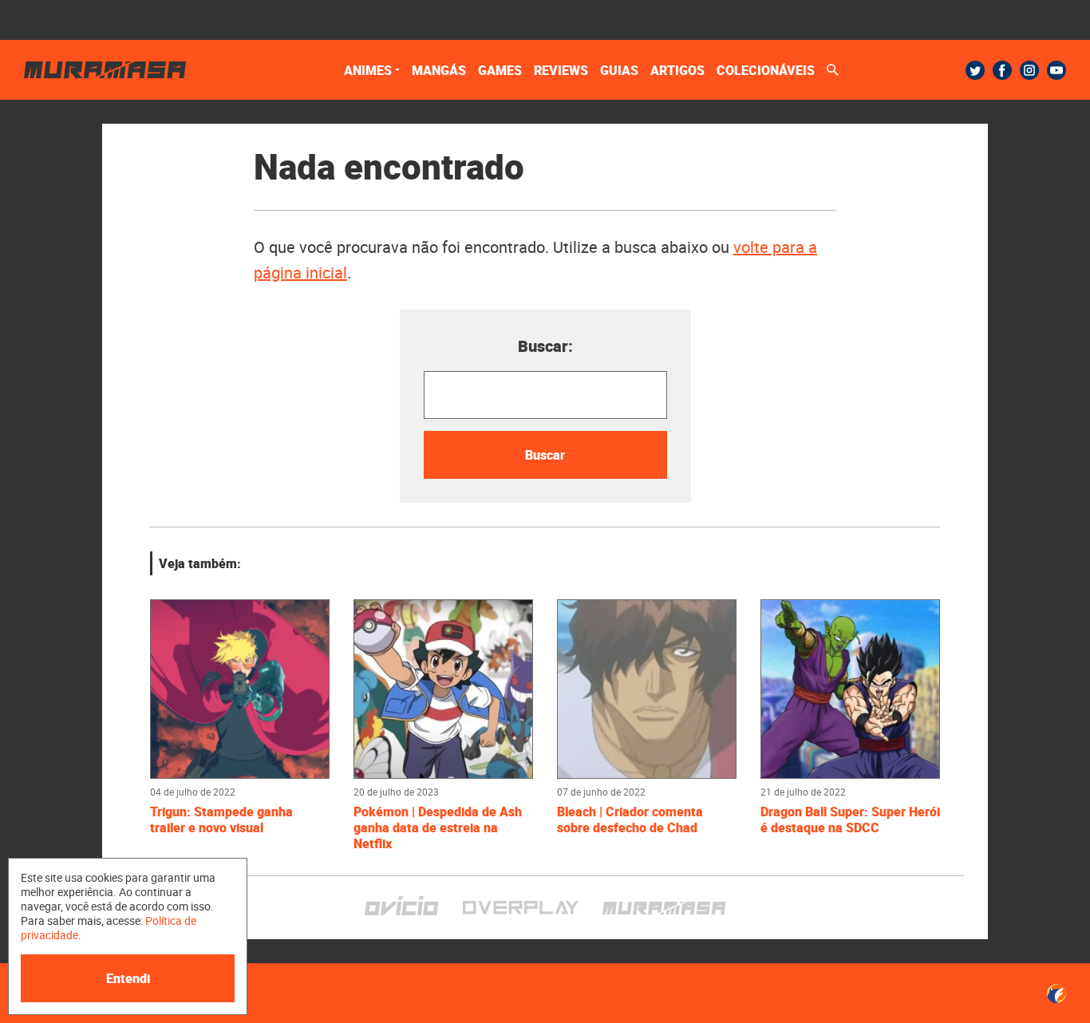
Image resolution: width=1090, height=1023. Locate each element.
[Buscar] (833, 70)
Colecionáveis (766, 70)
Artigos (677, 70)
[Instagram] (1029, 70)
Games (500, 70)
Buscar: (545, 346)
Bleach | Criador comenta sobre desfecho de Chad (630, 819)
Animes (368, 70)
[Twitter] (975, 70)
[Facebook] (1002, 70)
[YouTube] (1056, 70)
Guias (619, 70)
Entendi (128, 978)
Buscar (545, 455)
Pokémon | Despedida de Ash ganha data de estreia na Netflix (437, 827)
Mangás (439, 70)
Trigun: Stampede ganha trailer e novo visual (221, 819)
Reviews (561, 70)
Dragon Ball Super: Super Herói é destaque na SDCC (850, 819)
